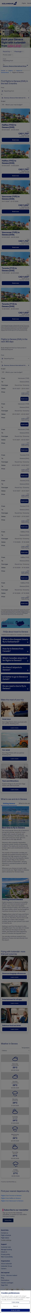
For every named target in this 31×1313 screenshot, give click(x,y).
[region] (15, 1301)
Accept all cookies (15, 1310)
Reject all (15, 1306)
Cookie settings (15, 1302)
